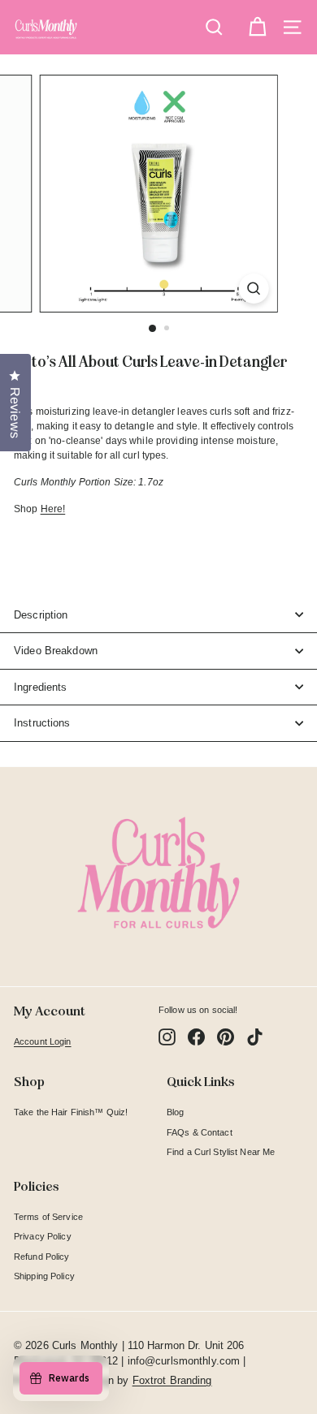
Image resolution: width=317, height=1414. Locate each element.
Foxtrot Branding (172, 1380)
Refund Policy (42, 1256)
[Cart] (257, 27)
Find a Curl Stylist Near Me (221, 1152)
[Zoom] (253, 289)
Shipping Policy (44, 1276)
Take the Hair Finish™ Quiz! (71, 1112)
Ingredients (40, 687)
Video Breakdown (56, 650)
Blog (175, 1112)
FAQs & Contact (199, 1132)
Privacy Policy (43, 1236)
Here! (53, 509)
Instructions (42, 723)
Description (40, 615)
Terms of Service (48, 1217)
